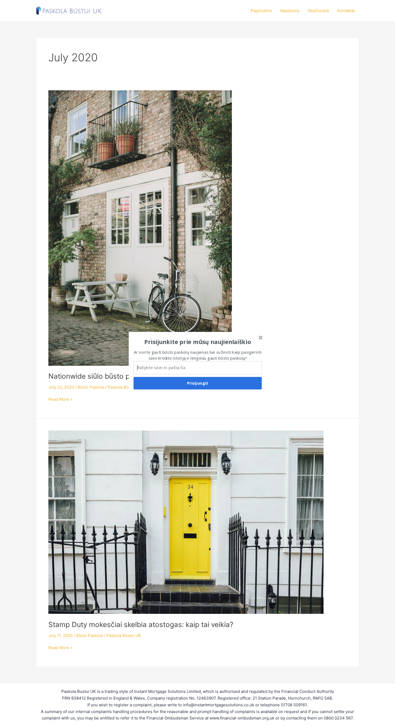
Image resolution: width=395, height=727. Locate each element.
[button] (198, 342)
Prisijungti (197, 383)
